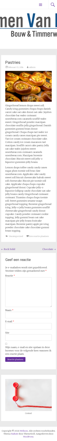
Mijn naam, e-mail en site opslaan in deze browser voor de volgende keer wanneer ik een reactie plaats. (28, 350)
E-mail (9, 321)
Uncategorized (16, 236)
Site (7, 332)
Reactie (10, 275)
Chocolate (49, 249)
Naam (9, 310)
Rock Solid (8, 249)
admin (32, 67)
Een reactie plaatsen (39, 236)
